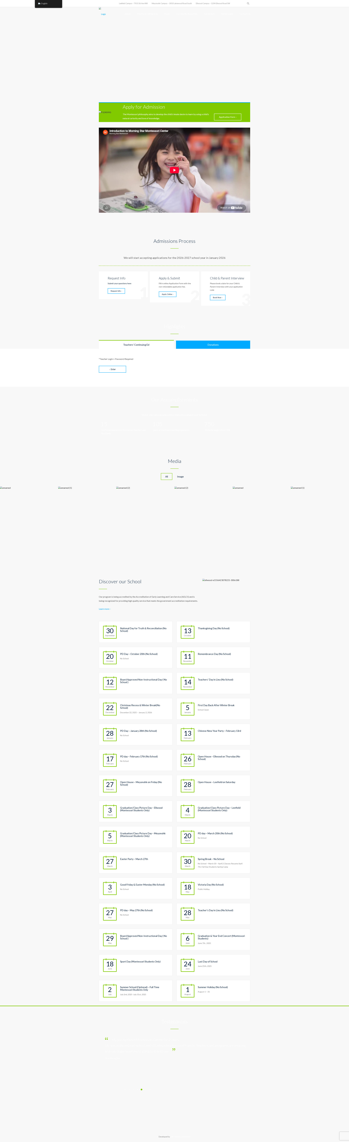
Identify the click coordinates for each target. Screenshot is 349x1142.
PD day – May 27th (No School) (136, 910)
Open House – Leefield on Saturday (216, 782)
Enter (113, 369)
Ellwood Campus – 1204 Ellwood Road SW (213, 3)
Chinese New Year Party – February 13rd (219, 730)
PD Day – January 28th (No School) (138, 730)
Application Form (227, 117)
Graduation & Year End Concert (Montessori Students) (221, 937)
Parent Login (227, 13)
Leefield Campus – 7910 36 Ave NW (133, 3)
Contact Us (245, 13)
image (180, 476)
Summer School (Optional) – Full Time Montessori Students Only (139, 988)
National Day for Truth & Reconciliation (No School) (143, 629)
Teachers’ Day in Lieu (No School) (215, 679)
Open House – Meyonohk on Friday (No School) (141, 783)
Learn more (104, 609)
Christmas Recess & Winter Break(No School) (140, 706)
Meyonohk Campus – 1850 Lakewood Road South (172, 3)
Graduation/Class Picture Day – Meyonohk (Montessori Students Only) (143, 835)
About (128, 13)
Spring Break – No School (211, 858)
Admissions (209, 13)
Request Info (116, 291)
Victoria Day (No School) (211, 884)
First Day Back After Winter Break (216, 705)
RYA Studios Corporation (180, 1137)
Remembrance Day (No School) (214, 653)
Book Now (217, 297)
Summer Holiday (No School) (213, 987)
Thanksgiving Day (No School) (214, 628)
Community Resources (186, 13)
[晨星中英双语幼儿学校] (102, 14)
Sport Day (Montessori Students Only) (140, 961)
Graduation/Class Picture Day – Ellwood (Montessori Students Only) (141, 809)
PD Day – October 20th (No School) (139, 653)
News (167, 13)
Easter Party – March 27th (134, 858)
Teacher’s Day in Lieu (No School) (215, 910)
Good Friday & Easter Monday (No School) (142, 884)
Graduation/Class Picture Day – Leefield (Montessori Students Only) (219, 809)
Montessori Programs (147, 13)
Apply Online (167, 294)
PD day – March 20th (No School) (215, 833)
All (166, 476)
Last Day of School (207, 961)
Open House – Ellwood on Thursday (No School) (219, 758)
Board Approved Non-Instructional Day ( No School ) (143, 681)
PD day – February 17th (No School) (139, 756)
